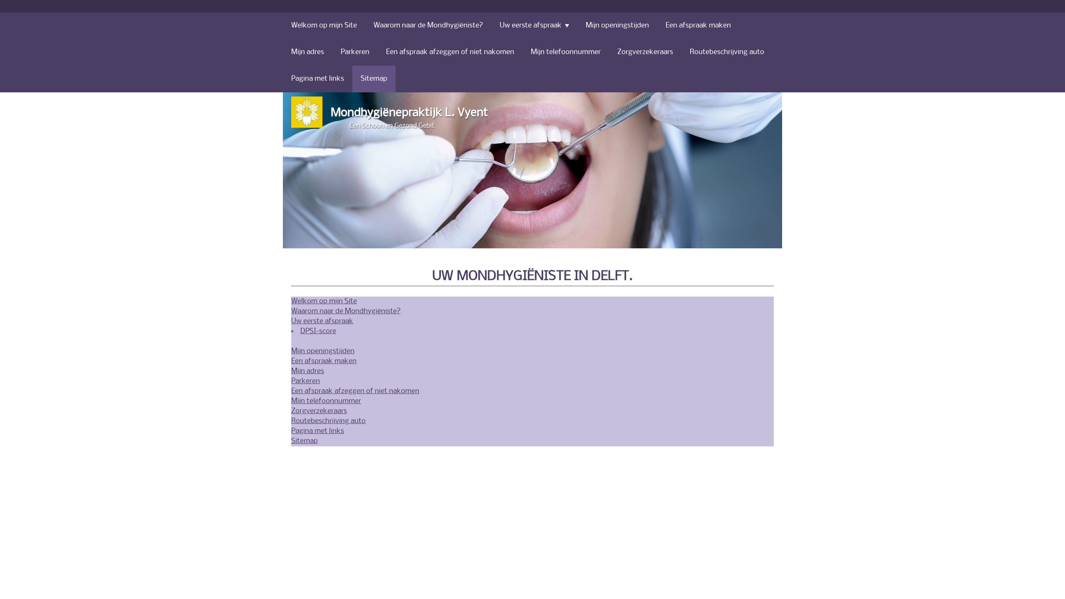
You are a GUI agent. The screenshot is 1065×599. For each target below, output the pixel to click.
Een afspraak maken (324, 361)
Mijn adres (307, 371)
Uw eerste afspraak (322, 321)
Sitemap (304, 441)
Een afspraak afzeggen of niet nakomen (355, 391)
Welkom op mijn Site (324, 301)
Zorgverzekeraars (319, 411)
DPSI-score (318, 331)
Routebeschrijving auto (328, 421)
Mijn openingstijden (322, 351)
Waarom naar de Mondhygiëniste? (346, 311)
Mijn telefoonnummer (326, 401)
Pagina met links (317, 431)
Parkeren (305, 381)
